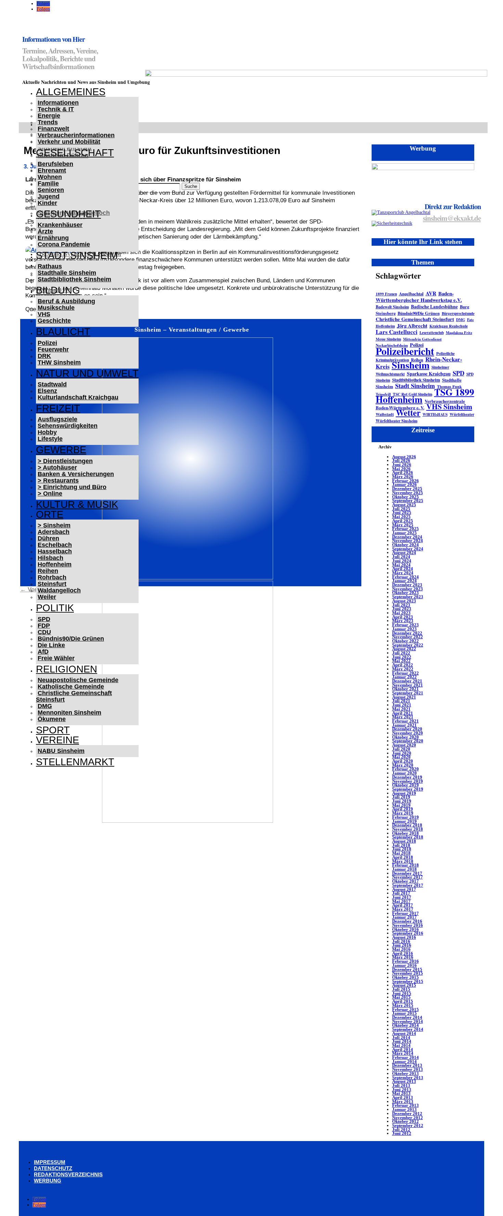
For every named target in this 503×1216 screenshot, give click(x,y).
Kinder (47, 203)
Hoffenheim (55, 564)
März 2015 (402, 1005)
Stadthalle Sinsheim (67, 272)
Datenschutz (53, 1168)
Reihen (48, 570)
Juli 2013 (401, 1085)
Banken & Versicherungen (76, 474)
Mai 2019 (401, 805)
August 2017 (404, 889)
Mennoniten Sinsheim (69, 712)
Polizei (47, 343)
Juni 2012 (401, 1133)
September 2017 (407, 885)
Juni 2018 (401, 849)
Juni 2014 (401, 1041)
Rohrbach (52, 577)
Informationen (58, 102)
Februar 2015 (405, 1009)
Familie (48, 183)
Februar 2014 (405, 1057)
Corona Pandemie (64, 244)
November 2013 (407, 1069)
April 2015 (402, 1001)
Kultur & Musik (77, 504)
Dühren (48, 538)
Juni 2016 (401, 945)
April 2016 (402, 953)
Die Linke (51, 645)
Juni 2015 (401, 993)
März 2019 (402, 813)
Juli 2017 (401, 893)
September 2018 (407, 837)
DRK (44, 356)
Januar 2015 (404, 1013)
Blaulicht (63, 331)
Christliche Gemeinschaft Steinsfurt (74, 696)
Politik (55, 607)
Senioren (51, 190)
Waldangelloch (59, 590)
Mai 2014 (401, 1045)
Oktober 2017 (405, 881)
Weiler (47, 596)
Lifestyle (50, 438)
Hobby (47, 432)
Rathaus (50, 266)
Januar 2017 (404, 917)
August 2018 (404, 841)
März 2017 (402, 909)
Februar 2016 (405, 961)
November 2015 (407, 973)
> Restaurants (58, 480)
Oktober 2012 (405, 1121)
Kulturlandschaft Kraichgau (78, 397)
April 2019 (402, 808)
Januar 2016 (404, 965)
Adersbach (53, 531)
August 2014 (404, 1033)
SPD (44, 619)
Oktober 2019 (405, 785)
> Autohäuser (57, 467)
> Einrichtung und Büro (72, 487)
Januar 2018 (404, 869)
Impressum (49, 1162)
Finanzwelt (53, 128)
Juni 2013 (401, 1089)
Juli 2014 (401, 1037)
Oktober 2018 (405, 833)
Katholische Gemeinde (71, 686)
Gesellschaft (75, 152)
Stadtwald (52, 384)
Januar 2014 (404, 1061)
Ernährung (53, 237)
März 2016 (402, 957)
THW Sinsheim (59, 362)
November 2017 (407, 877)
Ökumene (52, 719)
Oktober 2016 (405, 929)
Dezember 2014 (407, 1017)
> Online (50, 493)
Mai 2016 (401, 949)
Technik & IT (56, 109)
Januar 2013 (404, 1109)
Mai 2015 (401, 997)
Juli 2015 (401, 989)
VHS (44, 314)
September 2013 (407, 1077)
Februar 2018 (405, 865)
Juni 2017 (401, 897)
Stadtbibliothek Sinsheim (74, 279)
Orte (49, 514)
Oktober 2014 (405, 1025)
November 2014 (407, 1021)
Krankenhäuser (60, 224)
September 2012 (407, 1125)
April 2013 (402, 1097)
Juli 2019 (401, 796)
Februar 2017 (405, 913)
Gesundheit (68, 213)
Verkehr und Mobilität (69, 141)
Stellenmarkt (75, 761)
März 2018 (402, 861)
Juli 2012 (401, 1129)
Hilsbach (50, 557)
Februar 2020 (405, 768)
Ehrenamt (52, 170)
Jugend (49, 196)
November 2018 (407, 829)
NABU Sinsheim (61, 750)
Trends (48, 122)
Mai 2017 (401, 901)
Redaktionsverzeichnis (68, 1174)
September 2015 (407, 981)
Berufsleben (55, 164)
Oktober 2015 (405, 977)
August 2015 (404, 985)
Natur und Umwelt (87, 373)
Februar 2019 (405, 817)
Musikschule (56, 307)
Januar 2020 (404, 773)
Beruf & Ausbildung (66, 301)
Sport (53, 730)
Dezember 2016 (407, 921)
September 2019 (407, 789)
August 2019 (404, 793)
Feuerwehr (53, 349)
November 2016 (407, 925)
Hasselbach (55, 551)
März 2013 (402, 1101)
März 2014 (402, 1053)
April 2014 (402, 1049)
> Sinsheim (54, 525)
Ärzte (45, 231)
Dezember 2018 (407, 825)
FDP (44, 625)
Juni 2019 (401, 801)
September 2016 (407, 933)
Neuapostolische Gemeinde (78, 680)
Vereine (57, 739)
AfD (43, 651)
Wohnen (50, 177)
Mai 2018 (401, 853)
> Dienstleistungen (65, 461)
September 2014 (407, 1029)
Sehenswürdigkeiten (68, 425)
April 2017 (402, 905)
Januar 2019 (404, 821)
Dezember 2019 (407, 777)
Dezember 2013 (407, 1065)
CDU (44, 632)
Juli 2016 (401, 941)
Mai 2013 (401, 1093)
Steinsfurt (52, 583)
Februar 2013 (405, 1105)
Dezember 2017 (407, 873)
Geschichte (54, 320)
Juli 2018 (401, 845)
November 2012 (407, 1117)
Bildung (58, 290)
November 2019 (407, 781)
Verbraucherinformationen (76, 135)
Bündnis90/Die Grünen (71, 638)
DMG (45, 706)
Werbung (47, 1180)
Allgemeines (70, 91)
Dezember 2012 (407, 1113)
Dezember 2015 (407, 969)
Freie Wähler (56, 658)
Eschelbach (55, 544)
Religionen (66, 669)
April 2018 (402, 857)
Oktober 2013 (405, 1073)
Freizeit (58, 408)
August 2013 (404, 1081)
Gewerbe (61, 449)
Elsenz (47, 390)
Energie (49, 115)
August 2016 (404, 937)
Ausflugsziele (57, 419)
